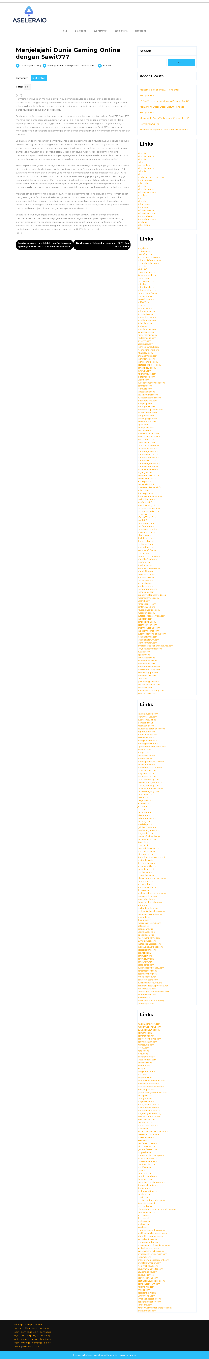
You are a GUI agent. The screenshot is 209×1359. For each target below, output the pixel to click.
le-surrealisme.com (147, 776)
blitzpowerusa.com (147, 1146)
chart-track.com (145, 845)
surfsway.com (144, 371)
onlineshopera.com (147, 311)
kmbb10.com (144, 1167)
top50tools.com (145, 794)
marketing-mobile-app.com (151, 1182)
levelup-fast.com (146, 427)
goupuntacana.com (147, 272)
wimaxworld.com (146, 854)
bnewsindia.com (146, 577)
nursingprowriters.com (149, 1242)
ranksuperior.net (146, 1275)
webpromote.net (146, 881)
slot (27, 86)
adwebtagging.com (147, 1272)
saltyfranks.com (145, 800)
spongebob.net (145, 1098)
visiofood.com (144, 562)
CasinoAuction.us (146, 932)
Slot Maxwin (100, 31)
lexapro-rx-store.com (148, 979)
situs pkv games (146, 156)
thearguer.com (145, 1179)
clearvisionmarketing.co (149, 529)
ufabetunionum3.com (148, 454)
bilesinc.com (144, 815)
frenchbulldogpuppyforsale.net (153, 985)
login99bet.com (145, 254)
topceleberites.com (147, 448)
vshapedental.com (147, 604)
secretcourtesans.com (149, 257)
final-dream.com (146, 538)
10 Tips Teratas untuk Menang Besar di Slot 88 (164, 101)
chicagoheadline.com (148, 263)
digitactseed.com (146, 377)
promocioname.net (147, 851)
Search (145, 51)
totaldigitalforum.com (148, 640)
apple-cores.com (146, 965)
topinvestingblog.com (149, 791)
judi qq (141, 162)
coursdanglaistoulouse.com (151, 728)
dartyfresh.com (145, 314)
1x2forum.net (144, 251)
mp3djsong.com (146, 725)
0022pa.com (144, 809)
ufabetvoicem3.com (148, 466)
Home (64, 31)
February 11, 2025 (30, 65)
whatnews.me (145, 535)
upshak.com (144, 1221)
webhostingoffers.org (148, 350)
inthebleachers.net (147, 976)
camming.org (144, 266)
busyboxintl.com (146, 1101)
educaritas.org (145, 296)
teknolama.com (145, 1122)
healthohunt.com (146, 499)
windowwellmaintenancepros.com (155, 1307)
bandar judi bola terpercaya (151, 177)
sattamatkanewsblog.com (151, 1251)
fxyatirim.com (144, 341)
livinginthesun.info (147, 1071)
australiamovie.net (147, 719)
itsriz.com (142, 1074)
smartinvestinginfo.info (149, 505)
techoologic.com (146, 592)
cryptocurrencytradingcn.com (152, 1254)
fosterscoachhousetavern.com (153, 1131)
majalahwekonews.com (149, 1027)
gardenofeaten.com (148, 1149)
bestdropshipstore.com (149, 365)
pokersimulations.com (149, 433)
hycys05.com (144, 1152)
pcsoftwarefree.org (147, 320)
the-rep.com (144, 797)
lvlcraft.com (143, 380)
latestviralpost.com (147, 1140)
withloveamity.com (147, 335)
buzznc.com (144, 651)
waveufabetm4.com (148, 469)
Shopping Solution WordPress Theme (93, 1355)
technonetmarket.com (149, 511)
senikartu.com (145, 1062)
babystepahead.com (148, 1278)
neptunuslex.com (146, 731)
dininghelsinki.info (146, 484)
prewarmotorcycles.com (150, 767)
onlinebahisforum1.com (149, 260)
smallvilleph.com (146, 824)
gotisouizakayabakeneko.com (152, 1092)
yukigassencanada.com (149, 397)
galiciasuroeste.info (147, 827)
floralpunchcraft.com (148, 1185)
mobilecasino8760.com (149, 923)
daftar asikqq (144, 204)
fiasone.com (144, 1188)
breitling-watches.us (148, 743)
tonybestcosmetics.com (150, 648)
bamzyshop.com (146, 583)
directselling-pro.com (148, 672)
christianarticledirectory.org (151, 1000)
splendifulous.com (147, 442)
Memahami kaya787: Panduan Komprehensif (164, 129)
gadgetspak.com (146, 415)
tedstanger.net (145, 514)
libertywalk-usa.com (147, 717)
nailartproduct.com (147, 374)
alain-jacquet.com (146, 1089)
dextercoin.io (144, 997)
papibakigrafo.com (147, 950)
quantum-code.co (146, 532)
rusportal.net (144, 1065)
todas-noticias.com (147, 1059)
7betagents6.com (146, 406)
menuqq (18, 1324)
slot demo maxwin (147, 213)
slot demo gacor (146, 210)
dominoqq (143, 207)
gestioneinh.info (146, 544)
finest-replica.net (146, 541)
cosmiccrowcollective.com (151, 1086)
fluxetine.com (144, 920)
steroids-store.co (146, 884)
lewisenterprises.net (147, 317)
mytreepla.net (145, 430)
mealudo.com (144, 1194)
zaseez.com (144, 278)
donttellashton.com (147, 1042)
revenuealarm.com (147, 675)
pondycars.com (145, 586)
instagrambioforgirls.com (150, 1161)
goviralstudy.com (146, 959)
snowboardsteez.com (148, 1158)
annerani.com (144, 803)
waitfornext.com (146, 526)
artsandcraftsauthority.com (151, 690)
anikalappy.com (145, 481)
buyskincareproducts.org (150, 982)
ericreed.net (144, 917)
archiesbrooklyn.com (148, 866)
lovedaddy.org (145, 1206)
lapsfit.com (143, 424)
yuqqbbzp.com (145, 403)
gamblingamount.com (149, 1284)
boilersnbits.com (146, 1137)
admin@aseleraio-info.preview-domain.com (70, 65)
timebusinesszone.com (149, 1299)
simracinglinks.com (147, 770)
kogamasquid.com (147, 988)
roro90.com (143, 1048)
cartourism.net (145, 962)
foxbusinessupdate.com (149, 1203)
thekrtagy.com (145, 619)
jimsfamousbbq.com (148, 714)
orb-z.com (143, 1128)
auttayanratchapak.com (149, 1104)
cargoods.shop (145, 1077)
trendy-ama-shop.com (149, 556)
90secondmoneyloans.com (151, 383)
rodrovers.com (145, 388)
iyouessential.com (146, 332)
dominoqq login (29, 1332)
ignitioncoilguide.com (148, 681)
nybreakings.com (146, 613)
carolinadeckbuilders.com (150, 788)
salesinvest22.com (147, 550)
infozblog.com (145, 872)
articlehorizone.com (147, 400)
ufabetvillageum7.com (149, 463)
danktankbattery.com (148, 1191)
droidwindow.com (146, 565)
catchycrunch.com (147, 281)
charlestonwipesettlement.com (153, 1260)
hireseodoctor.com (147, 421)
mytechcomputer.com (149, 684)
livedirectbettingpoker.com (151, 1200)
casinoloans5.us (145, 929)
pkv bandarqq (144, 165)
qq (139, 228)
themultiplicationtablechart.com (153, 991)
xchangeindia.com (147, 622)
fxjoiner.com (144, 654)
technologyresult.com (149, 347)
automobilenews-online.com (152, 634)
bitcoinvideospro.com (148, 1083)
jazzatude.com (145, 806)
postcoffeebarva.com (148, 1107)
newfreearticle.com (147, 1143)
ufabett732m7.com (147, 559)
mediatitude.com (146, 764)
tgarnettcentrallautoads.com (152, 746)
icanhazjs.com (145, 953)
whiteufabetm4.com (148, 478)
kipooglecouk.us (146, 935)
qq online (142, 195)
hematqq (37, 1342)
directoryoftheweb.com (149, 1039)
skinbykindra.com (146, 657)
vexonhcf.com (145, 758)
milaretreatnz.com (147, 818)
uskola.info (143, 520)
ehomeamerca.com (147, 356)
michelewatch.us (146, 737)
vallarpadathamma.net (149, 1116)
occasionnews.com (147, 1293)
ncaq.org (142, 305)
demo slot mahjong (147, 219)
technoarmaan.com (147, 643)
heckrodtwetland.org (148, 908)
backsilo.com (144, 1224)
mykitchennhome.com (149, 938)
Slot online (121, 31)
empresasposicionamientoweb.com (155, 645)
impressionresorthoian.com (151, 1230)
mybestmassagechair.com (151, 914)
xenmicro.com (145, 308)
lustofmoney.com (146, 1296)
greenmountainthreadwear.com (154, 1245)
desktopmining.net (147, 974)
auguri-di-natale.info (147, 734)
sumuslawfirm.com (147, 1239)
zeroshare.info (145, 812)
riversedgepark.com (147, 275)
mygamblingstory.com (149, 1024)
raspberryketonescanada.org (152, 595)
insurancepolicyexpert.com (151, 782)
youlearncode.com (147, 338)
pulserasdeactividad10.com (151, 968)
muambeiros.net (146, 869)
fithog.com (143, 890)
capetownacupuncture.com (151, 1080)
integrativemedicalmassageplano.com (157, 1209)
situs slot (140, 31)
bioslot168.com (145, 687)
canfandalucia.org (146, 607)
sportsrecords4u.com (148, 445)
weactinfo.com (145, 1173)
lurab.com (142, 678)
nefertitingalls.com (147, 287)
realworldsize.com (146, 1119)
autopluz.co (143, 752)
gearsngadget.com (147, 418)
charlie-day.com (145, 1197)
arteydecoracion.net (147, 887)
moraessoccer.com (147, 839)
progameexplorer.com (149, 666)
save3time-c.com (146, 755)
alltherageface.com (147, 660)
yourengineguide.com (149, 610)
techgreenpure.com (148, 362)
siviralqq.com (144, 1227)
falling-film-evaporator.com (151, 1236)
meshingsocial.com (147, 1176)
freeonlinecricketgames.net (151, 857)
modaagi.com (144, 821)
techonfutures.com (147, 589)
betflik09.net (144, 302)
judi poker (142, 171)
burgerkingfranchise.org (149, 1113)
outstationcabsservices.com (151, 616)
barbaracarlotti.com (147, 971)
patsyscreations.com (148, 290)
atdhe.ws (142, 905)
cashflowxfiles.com (147, 1164)
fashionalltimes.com (147, 637)
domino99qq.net (146, 1036)
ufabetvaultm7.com (147, 460)
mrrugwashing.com (147, 1212)
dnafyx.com (143, 326)
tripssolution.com (146, 391)
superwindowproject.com (150, 947)
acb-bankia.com (145, 1215)
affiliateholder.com (147, 1310)
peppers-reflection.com (149, 1302)
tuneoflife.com (145, 1305)
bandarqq (142, 222)
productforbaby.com (148, 1125)
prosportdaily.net (146, 547)
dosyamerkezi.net (146, 773)
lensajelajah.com (146, 299)
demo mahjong (145, 216)
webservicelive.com (147, 693)
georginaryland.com (148, 896)
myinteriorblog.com (147, 574)
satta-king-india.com (148, 394)
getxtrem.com (145, 1170)
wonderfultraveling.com (149, 848)
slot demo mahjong (147, 192)
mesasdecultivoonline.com (151, 1134)
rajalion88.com (145, 269)
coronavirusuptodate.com (150, 409)
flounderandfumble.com (150, 496)
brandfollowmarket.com (149, 1263)
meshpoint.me (145, 1095)
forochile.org (144, 842)
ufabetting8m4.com (148, 451)
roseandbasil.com (146, 899)
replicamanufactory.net (149, 436)
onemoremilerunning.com (151, 1155)
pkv (139, 198)
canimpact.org (145, 956)
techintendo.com (146, 359)
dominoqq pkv (145, 180)
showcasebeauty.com (148, 779)
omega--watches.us (147, 740)
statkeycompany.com (148, 785)
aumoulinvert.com (147, 941)
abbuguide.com (145, 344)
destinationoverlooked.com (151, 1281)
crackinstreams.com (148, 412)
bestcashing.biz (145, 860)
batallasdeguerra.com (148, 830)
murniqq (25, 1342)
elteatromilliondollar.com (150, 1110)
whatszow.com (145, 353)
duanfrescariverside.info (149, 487)
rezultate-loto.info (146, 439)
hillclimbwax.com (146, 1287)
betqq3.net (143, 926)
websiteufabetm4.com (149, 475)
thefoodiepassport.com (149, 944)
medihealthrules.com (148, 598)
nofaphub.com (145, 284)
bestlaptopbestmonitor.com (152, 893)
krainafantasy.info (146, 1056)
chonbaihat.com (146, 875)
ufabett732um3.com (148, 517)
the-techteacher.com (148, 631)
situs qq (141, 174)
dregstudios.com (146, 833)
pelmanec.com (145, 1033)
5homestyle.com (146, 1003)
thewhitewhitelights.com (150, 902)
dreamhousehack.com (149, 628)
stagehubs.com (145, 248)
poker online (144, 183)
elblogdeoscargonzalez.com (152, 878)
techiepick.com (145, 580)
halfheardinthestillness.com (151, 911)
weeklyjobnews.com (148, 1266)
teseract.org (144, 553)
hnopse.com (144, 1290)
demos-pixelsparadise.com (151, 761)
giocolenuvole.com (147, 329)
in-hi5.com (143, 1053)
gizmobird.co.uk (145, 722)
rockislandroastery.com (149, 669)
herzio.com (143, 1050)
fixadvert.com (144, 749)
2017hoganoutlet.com (149, 1030)
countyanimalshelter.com (150, 1269)
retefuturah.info (145, 502)
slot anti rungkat (29, 1339)
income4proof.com (147, 293)
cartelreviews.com (147, 368)
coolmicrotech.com (147, 625)
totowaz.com (144, 1257)
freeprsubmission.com (149, 568)
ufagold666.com (146, 571)
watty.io (141, 1068)
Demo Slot (80, 31)
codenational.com (146, 663)
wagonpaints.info (146, 523)
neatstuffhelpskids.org (149, 836)
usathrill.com (144, 601)
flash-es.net (143, 1218)
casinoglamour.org (147, 994)
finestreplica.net (146, 493)
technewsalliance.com (149, 508)
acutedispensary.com (148, 1248)
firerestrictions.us (146, 863)
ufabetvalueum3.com (148, 457)
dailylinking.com (145, 323)
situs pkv (142, 153)
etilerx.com (143, 490)
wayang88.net (145, 472)
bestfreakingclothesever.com (152, 1233)
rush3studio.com (146, 1045)
